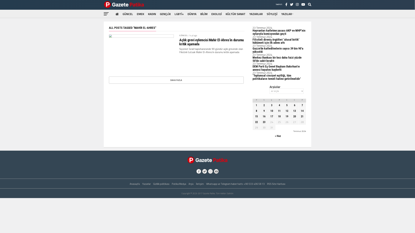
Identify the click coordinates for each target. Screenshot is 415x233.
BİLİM (204, 14)
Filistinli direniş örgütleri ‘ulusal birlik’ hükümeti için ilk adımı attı (276, 41)
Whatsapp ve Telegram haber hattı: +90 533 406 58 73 (235, 184)
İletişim (200, 184)
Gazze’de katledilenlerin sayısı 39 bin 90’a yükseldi (278, 50)
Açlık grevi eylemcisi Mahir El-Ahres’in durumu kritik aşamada (211, 42)
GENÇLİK (165, 14)
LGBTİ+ (179, 14)
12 (287, 110)
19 (287, 116)
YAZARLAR (256, 14)
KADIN (152, 14)
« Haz (278, 136)
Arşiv (191, 184)
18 (279, 116)
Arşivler (275, 87)
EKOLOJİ (216, 14)
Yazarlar (146, 184)
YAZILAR (286, 14)
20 (294, 116)
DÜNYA (192, 14)
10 (271, 110)
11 (279, 110)
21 (302, 116)
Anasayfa (135, 184)
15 (256, 116)
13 (294, 110)
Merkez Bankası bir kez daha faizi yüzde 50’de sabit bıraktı (277, 59)
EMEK (140, 14)
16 (264, 116)
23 (264, 122)
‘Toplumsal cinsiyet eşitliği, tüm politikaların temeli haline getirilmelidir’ (277, 77)
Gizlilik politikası (161, 184)
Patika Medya (179, 184)
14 (302, 110)
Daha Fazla (176, 80)
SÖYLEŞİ (272, 14)
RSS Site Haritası (276, 184)
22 (256, 122)
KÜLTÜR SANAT (235, 14)
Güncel (183, 35)
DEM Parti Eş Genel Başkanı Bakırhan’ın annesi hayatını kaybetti (276, 68)
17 (271, 116)
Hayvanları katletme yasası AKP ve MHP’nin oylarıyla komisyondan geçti (279, 32)
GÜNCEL (128, 14)
